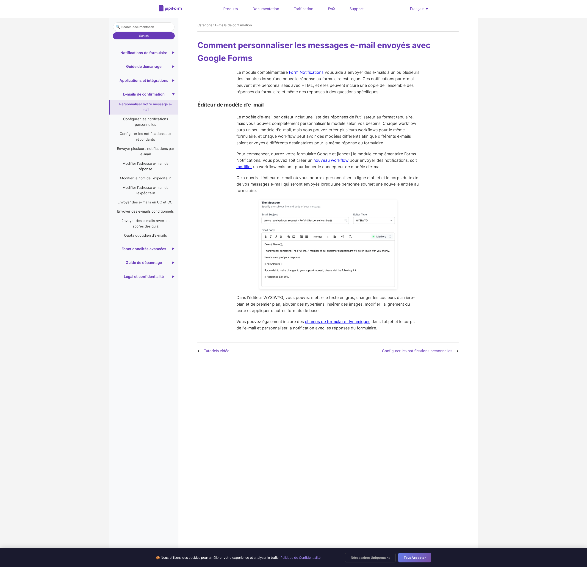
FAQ (331, 8)
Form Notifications (306, 72)
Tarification (303, 8)
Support (356, 8)
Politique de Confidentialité (300, 557)
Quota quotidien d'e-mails (145, 235)
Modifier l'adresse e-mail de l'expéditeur (145, 190)
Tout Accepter (415, 557)
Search (144, 36)
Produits (230, 8)
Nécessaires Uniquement (370, 557)
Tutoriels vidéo (217, 350)
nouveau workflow (331, 160)
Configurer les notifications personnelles (145, 122)
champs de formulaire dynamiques (337, 321)
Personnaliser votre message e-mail (145, 107)
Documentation (265, 8)
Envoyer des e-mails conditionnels (145, 211)
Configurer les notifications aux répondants (146, 136)
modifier (244, 166)
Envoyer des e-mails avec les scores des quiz (145, 223)
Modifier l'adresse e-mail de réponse (145, 166)
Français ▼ (419, 9)
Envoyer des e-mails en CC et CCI (145, 202)
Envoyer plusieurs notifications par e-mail (145, 151)
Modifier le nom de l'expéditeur (145, 178)
